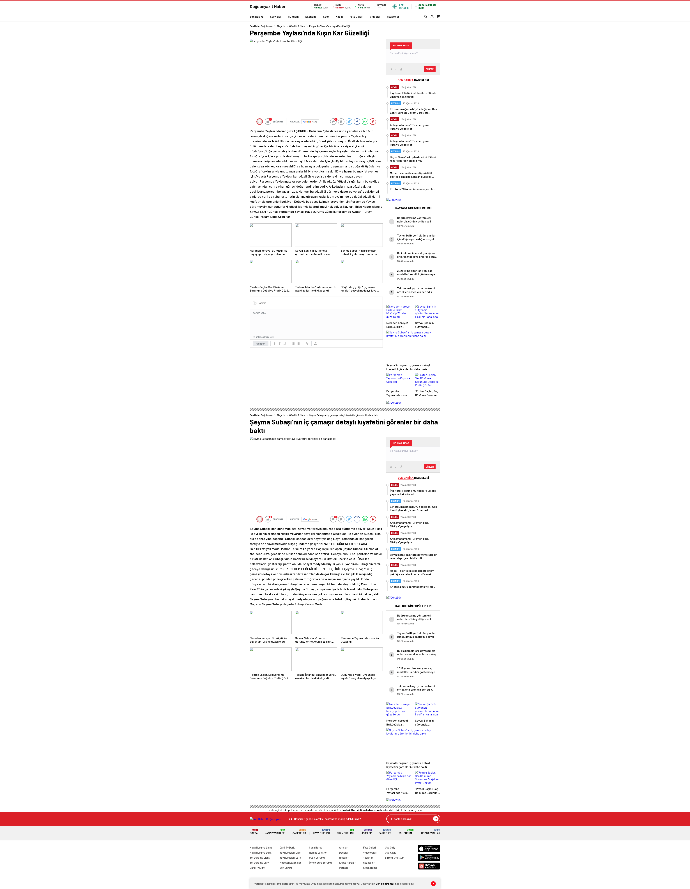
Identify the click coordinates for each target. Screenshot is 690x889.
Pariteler (385, 832)
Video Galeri (370, 852)
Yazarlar (368, 857)
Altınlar (343, 847)
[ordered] (293, 343)
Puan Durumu (345, 832)
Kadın (339, 16)
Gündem (293, 16)
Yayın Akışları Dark (290, 857)
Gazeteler (393, 16)
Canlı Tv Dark (287, 847)
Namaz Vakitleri (275, 832)
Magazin (281, 26)
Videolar (375, 16)
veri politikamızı (385, 883)
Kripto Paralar (430, 832)
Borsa (254, 832)
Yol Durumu (406, 832)
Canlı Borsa (315, 847)
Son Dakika (256, 16)
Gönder (260, 343)
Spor (326, 16)
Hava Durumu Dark (261, 852)
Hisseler (366, 832)
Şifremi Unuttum (394, 857)
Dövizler (343, 852)
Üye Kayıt (390, 852)
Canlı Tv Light (257, 867)
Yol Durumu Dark (259, 862)
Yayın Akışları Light (291, 852)
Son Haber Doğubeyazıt (261, 26)
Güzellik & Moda (297, 26)
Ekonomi (310, 16)
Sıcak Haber (370, 867)
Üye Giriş (390, 847)
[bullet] (298, 343)
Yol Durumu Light (260, 857)
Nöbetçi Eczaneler (290, 862)
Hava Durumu (321, 832)
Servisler (275, 16)
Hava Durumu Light (261, 847)
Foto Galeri (356, 16)
